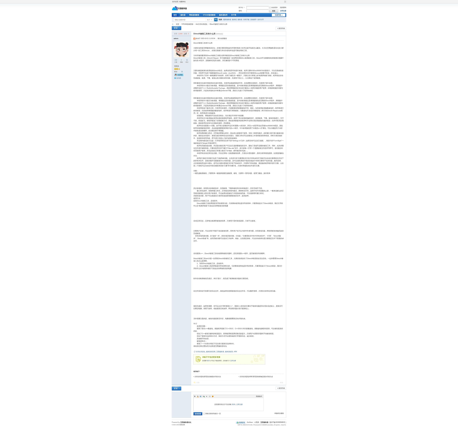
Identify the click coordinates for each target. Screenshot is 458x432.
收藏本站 (182, 2)
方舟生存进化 (200, 352)
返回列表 (282, 28)
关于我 (233, 15)
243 (176, 60)
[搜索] (215, 19)
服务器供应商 (210, 352)
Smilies (212, 396)
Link (204, 396)
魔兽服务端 (227, 19)
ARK (235, 352)
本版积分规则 (279, 413)
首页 (175, 15)
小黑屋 (256, 422)
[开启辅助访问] (283, 2)
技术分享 (261, 19)
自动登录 (274, 7)
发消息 (178, 78)
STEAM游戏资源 (187, 24)
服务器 (182, 15)
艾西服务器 (173, 24)
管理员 (176, 66)
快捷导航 (278, 15)
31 (187, 60)
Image (201, 396)
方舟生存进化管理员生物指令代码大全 (208, 376)
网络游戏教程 (194, 15)
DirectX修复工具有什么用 (218, 24)
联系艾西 (182, 424)
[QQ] (240, 422)
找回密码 (283, 7)
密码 (240, 11)
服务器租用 (223, 15)
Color (198, 396)
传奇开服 (246, 19)
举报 (281, 382)
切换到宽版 (285, 2)
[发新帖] (176, 28)
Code (209, 396)
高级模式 (259, 396)
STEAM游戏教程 (209, 15)
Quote (207, 396)
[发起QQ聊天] (178, 75)
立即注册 (283, 11)
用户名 (241, 7)
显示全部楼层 (222, 38)
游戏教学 (253, 19)
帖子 (208, 20)
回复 (198, 382)
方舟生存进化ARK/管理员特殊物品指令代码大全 (256, 376)
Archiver (250, 422)
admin (176, 38)
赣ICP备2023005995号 (277, 422)
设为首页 (175, 2)
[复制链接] (219, 34)
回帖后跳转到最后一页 (213, 413)
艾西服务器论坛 (185, 422)
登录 (208, 360)
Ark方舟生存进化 (201, 24)
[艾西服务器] (179, 11)
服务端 (234, 19)
